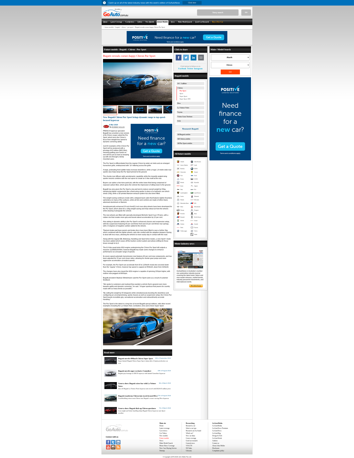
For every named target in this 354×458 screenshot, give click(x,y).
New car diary (190, 436)
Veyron (179, 112)
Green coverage (191, 438)
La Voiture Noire (183, 108)
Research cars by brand (193, 431)
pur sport (130, 27)
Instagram (198, 68)
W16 (179, 121)
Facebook (182, 68)
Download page (196, 286)
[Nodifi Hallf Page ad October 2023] (230, 160)
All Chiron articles (183, 139)
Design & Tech (217, 436)
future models (109, 27)
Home (161, 426)
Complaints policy (218, 451)
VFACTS (189, 446)
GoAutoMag (216, 433)
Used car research (191, 441)
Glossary (189, 451)
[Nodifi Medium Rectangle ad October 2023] (151, 158)
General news (190, 443)
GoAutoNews (217, 431)
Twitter (190, 68)
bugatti (117, 27)
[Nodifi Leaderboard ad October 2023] (177, 43)
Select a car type (191, 428)
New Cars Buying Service (168, 448)
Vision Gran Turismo (184, 117)
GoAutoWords (217, 438)
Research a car (190, 426)
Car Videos (163, 433)
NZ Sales (189, 448)
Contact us (215, 443)
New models (163, 436)
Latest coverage (164, 428)
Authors (215, 441)
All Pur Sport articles (184, 143)
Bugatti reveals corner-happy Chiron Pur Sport (150, 27)
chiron (124, 27)
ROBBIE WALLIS (118, 127)
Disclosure (215, 448)
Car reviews (163, 431)
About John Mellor (218, 446)
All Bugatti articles (183, 134)
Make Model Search (166, 443)
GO (246, 12)
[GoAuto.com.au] (115, 17)
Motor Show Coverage (167, 446)
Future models (164, 438)
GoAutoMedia (217, 426)
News (161, 441)
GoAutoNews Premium (220, 428)
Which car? (189, 433)
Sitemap (162, 451)
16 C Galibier (182, 83)
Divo (179, 103)
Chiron (180, 88)
